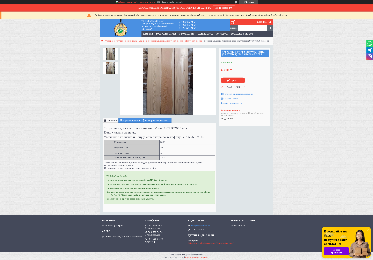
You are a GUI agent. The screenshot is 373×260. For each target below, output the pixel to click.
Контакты (222, 34)
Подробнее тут (223, 7)
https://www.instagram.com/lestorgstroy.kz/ (211, 243)
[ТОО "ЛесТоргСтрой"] (120, 27)
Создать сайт (168, 2)
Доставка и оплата (242, 34)
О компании (186, 34)
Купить (234, 80)
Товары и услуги (166, 34)
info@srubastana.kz (200, 225)
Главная (148, 34)
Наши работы (205, 34)
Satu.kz (200, 254)
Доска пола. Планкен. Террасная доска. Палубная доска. (154, 40)
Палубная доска (193, 40)
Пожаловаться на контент (196, 257)
